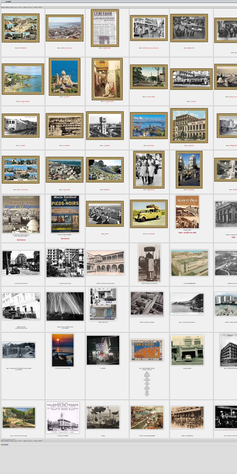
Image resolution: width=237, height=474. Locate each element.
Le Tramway (193, 101)
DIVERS (106, 233)
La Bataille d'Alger (106, 47)
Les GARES (22, 145)
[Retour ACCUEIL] (5, 7)
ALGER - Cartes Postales (22, 189)
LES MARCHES (190, 189)
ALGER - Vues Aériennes (66, 47)
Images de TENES (18, 7)
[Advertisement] (56, 460)
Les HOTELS (191, 145)
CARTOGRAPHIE (22, 47)
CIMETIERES (107, 189)
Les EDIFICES (107, 145)
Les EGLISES (66, 96)
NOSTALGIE (30, 7)
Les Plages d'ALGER (24, 101)
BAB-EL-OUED (191, 47)
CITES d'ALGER (66, 189)
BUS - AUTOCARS (151, 233)
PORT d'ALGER (150, 145)
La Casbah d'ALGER (109, 101)
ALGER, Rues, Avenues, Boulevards (150, 47)
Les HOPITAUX (66, 145)
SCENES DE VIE (150, 189)
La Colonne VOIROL (150, 96)
